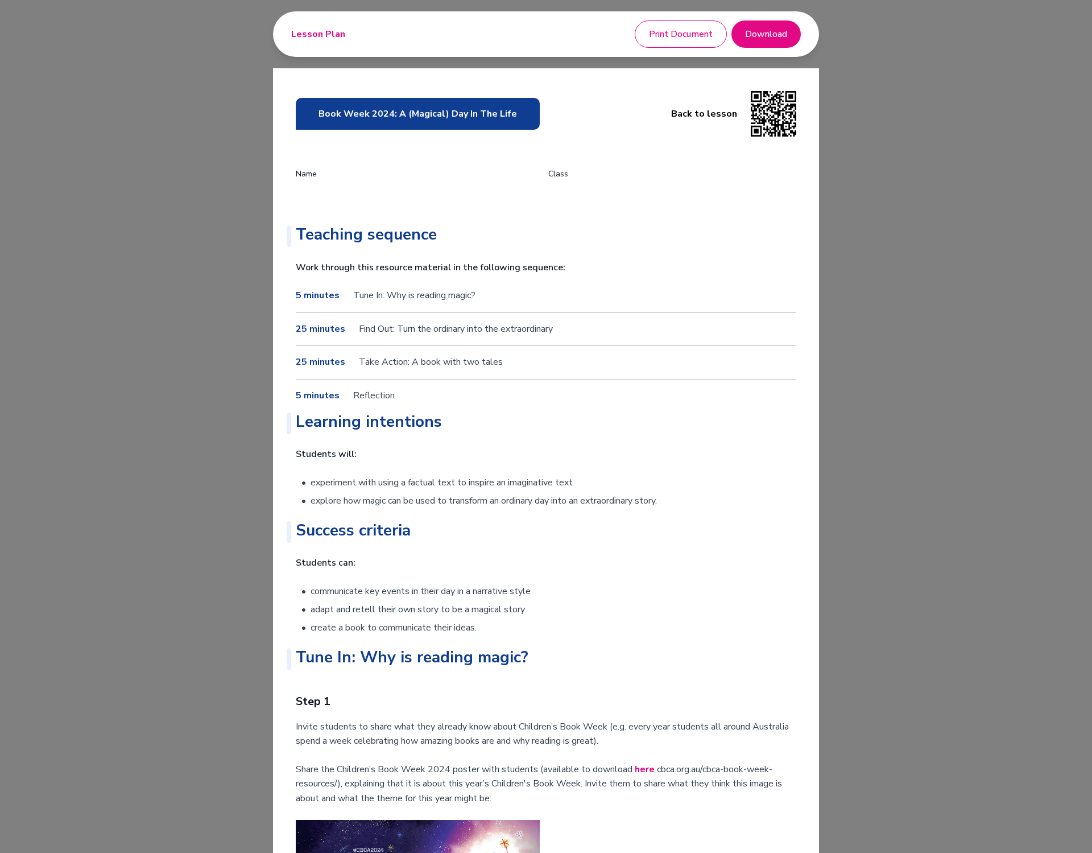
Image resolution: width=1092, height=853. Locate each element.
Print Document (681, 34)
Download (766, 34)
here (645, 769)
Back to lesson (704, 114)
